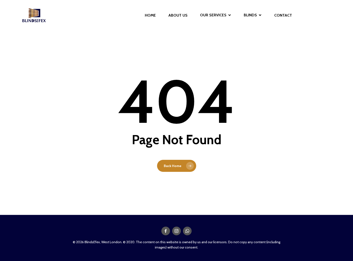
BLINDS (250, 15)
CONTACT (283, 15)
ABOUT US (178, 15)
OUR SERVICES (213, 15)
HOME (150, 15)
